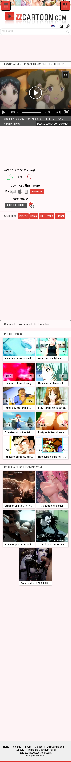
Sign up (68, 26)
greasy (20, 118)
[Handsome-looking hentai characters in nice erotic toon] (52, 445)
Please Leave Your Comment (53, 123)
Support (19, 749)
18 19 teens (46, 216)
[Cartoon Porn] (35, 18)
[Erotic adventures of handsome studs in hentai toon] (19, 347)
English (55, 26)
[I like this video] (8, 177)
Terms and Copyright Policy (42, 749)
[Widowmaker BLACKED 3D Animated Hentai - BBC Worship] (35, 564)
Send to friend (16, 205)
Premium (37, 191)
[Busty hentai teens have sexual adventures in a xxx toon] (52, 421)
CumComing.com (55, 746)
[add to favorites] (31, 205)
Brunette (23, 216)
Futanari (60, 216)
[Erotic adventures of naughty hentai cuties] (19, 372)
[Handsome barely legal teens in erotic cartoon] (52, 347)
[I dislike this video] (33, 177)
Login (62, 26)
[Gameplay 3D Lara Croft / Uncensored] (19, 487)
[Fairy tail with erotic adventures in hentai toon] (52, 396)
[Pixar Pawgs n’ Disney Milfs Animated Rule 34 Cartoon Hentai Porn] (19, 526)
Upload (39, 746)
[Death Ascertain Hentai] (52, 526)
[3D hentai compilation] (52, 487)
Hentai (33, 216)
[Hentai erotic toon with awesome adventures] (19, 396)
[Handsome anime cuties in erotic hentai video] (19, 445)
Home (6, 746)
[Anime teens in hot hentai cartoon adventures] (19, 421)
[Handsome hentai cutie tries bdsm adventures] (52, 372)
